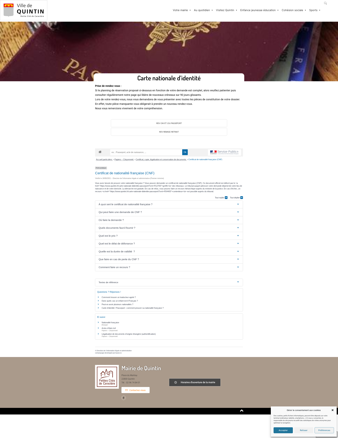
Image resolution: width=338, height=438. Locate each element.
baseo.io (118, 353)
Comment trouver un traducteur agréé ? (119, 297)
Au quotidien (202, 10)
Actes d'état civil (109, 328)
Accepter (283, 430)
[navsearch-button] (325, 3)
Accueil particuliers (104, 159)
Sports (313, 10)
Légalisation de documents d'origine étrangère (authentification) (129, 334)
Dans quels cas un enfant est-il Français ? (120, 301)
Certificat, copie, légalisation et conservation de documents (161, 159)
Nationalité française (110, 322)
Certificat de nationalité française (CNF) (205, 159)
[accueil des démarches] (100, 151)
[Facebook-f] (123, 398)
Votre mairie (180, 10)
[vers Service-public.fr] (224, 152)
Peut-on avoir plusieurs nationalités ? (117, 304)
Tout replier (220, 197)
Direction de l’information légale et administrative (114, 351)
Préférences (324, 430)
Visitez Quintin (225, 10)
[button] (332, 410)
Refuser (304, 430)
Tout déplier (235, 197)
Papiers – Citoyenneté (124, 159)
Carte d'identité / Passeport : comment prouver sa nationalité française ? (133, 308)
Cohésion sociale (292, 10)
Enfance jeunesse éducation (258, 10)
